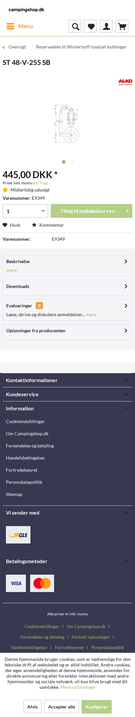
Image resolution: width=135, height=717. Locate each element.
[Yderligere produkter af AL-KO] (125, 82)
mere (11, 270)
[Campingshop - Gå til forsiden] (26, 9)
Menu (25, 26)
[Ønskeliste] (90, 26)
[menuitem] (19, 26)
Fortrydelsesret (21, 470)
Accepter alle (61, 706)
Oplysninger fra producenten (35, 330)
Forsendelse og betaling (30, 445)
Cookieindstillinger (25, 421)
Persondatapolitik (24, 482)
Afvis (32, 706)
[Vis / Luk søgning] (74, 26)
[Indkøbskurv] (121, 26)
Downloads (17, 286)
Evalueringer (19, 305)
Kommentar (51, 225)
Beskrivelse (17, 261)
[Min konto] (106, 26)
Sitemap (14, 494)
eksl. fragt (40, 182)
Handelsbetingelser (25, 458)
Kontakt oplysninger (91, 637)
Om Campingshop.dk (27, 433)
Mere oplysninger (78, 687)
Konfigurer (97, 706)
